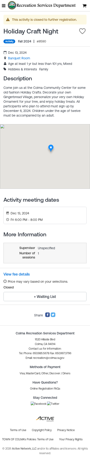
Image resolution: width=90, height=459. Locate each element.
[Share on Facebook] (47, 316)
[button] (82, 31)
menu (4, 5)
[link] (19, 58)
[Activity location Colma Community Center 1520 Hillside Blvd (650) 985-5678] (51, 145)
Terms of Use (45, 439)
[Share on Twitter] (53, 316)
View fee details (16, 274)
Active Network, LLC (24, 448)
